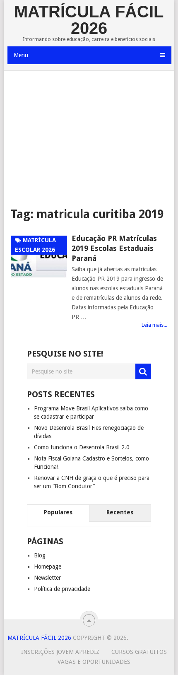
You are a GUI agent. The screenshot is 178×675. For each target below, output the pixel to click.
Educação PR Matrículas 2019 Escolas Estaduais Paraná (114, 248)
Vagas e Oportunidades (94, 661)
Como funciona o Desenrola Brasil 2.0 (82, 447)
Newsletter (47, 577)
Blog (40, 555)
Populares (58, 512)
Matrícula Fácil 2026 (89, 19)
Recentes (119, 512)
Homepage (47, 566)
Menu (21, 55)
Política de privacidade (62, 589)
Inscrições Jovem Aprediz (60, 651)
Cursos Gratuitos (139, 651)
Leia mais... (154, 325)
